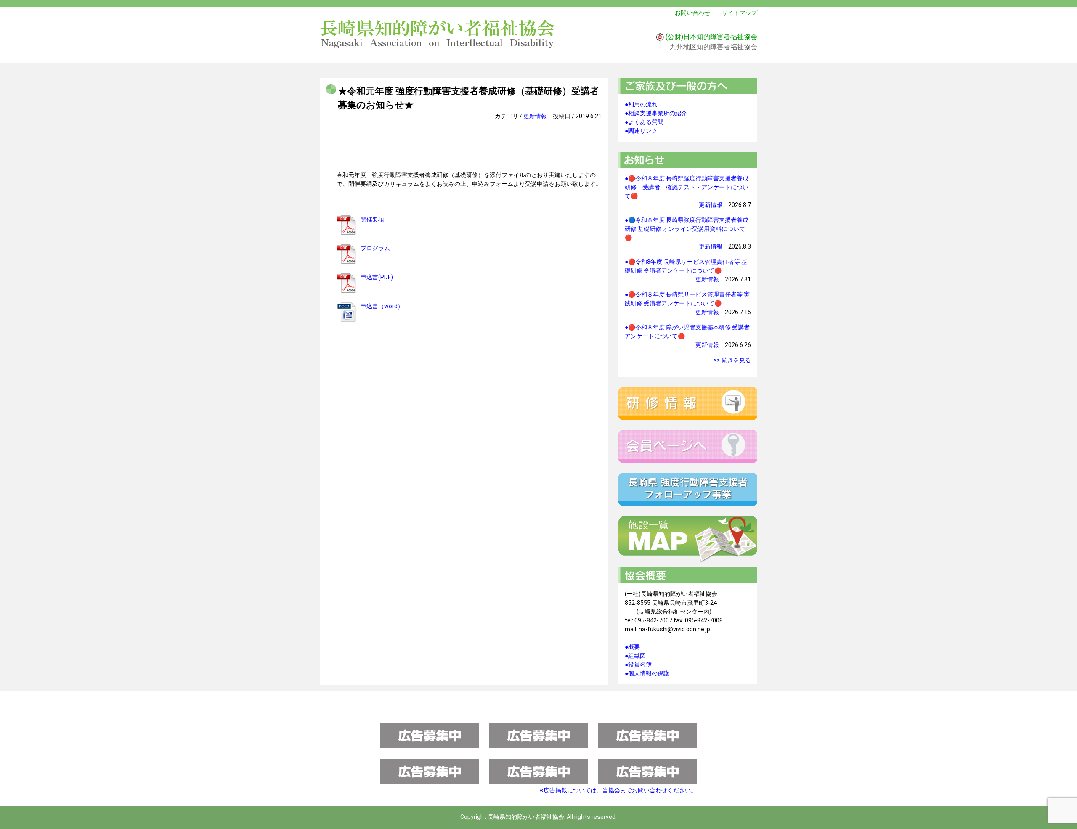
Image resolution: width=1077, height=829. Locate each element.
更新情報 (535, 116)
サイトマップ (739, 12)
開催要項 (372, 219)
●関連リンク (641, 130)
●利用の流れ (641, 104)
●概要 (632, 647)
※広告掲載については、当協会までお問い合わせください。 (618, 790)
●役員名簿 (638, 664)
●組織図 (635, 655)
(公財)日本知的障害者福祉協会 (711, 37)
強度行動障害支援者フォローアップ (687, 489)
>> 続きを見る (732, 360)
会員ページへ (687, 446)
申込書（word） (382, 306)
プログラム (375, 248)
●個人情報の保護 (647, 673)
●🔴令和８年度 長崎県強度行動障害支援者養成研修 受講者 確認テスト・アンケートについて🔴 (686, 187)
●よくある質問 (644, 122)
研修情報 (687, 403)
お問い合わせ (692, 12)
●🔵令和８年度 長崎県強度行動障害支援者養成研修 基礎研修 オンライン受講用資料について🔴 (686, 229)
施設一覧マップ (687, 539)
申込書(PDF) (377, 277)
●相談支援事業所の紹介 (656, 113)
